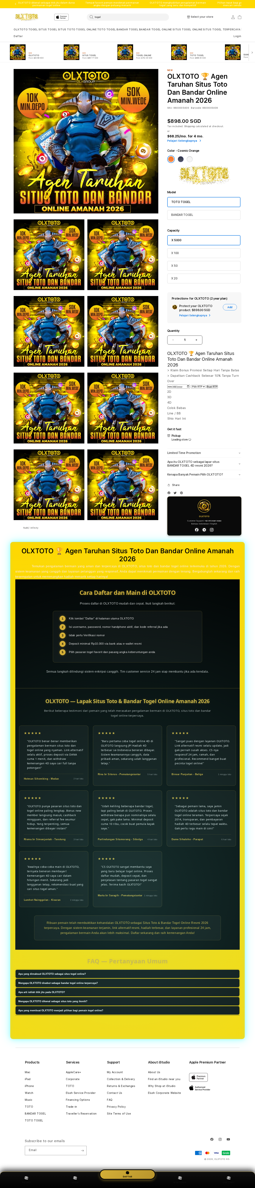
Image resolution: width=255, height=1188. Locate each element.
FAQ (110, 1099)
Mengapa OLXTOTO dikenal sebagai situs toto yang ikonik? (52, 1001)
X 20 (174, 278)
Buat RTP (212, 386)
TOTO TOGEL (106, 29)
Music (28, 1099)
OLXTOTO (21, 29)
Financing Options (78, 1099)
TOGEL (33, 29)
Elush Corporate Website (164, 1092)
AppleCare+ (73, 1072)
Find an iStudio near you (164, 1079)
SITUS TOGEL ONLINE (187, 29)
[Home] (27, 17)
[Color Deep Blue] (181, 159)
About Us (154, 1072)
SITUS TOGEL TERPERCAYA (221, 29)
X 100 (175, 253)
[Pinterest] (182, 493)
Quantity (173, 331)
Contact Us (114, 1092)
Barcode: (196, 108)
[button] (21, 29)
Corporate (73, 1079)
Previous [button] (15, 4)
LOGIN (75, 1182)
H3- (228, 1159)
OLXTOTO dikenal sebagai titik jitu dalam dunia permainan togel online (46, 4)
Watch (29, 1092)
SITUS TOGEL (47, 29)
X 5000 (176, 240)
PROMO (26, 1182)
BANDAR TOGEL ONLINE (155, 29)
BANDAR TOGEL (127, 29)
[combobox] (128, 17)
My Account (115, 1072)
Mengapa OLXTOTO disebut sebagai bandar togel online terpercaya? (58, 983)
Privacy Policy (116, 1106)
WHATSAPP (179, 1182)
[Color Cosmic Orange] (171, 159)
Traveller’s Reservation (81, 1113)
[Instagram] (211, 529)
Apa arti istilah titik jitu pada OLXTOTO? (41, 992)
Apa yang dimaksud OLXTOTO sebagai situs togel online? (52, 974)
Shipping (189, 126)
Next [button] (239, 4)
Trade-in (71, 1106)
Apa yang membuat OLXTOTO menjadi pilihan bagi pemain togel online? (60, 1010)
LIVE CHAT (229, 1182)
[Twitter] (176, 493)
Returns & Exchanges (121, 1086)
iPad (27, 1079)
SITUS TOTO (66, 29)
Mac (27, 1072)
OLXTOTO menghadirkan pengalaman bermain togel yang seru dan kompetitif (178, 4)
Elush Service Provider (81, 1092)
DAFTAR (127, 1176)
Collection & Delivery (121, 1079)
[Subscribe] (82, 1150)
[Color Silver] (190, 159)
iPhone (29, 1086)
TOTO (29, 1106)
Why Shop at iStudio (161, 1086)
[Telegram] (204, 529)
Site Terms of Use (119, 1113)
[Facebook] (169, 493)
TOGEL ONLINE (86, 29)
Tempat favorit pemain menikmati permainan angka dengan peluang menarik (112, 4)
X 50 (174, 266)
